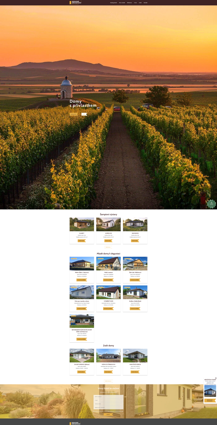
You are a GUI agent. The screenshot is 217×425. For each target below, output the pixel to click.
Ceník (140, 2)
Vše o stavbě (122, 2)
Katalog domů (113, 2)
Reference (129, 2)
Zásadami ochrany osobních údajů (117, 411)
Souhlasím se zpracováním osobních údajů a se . (109, 411)
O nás (135, 2)
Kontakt (145, 2)
